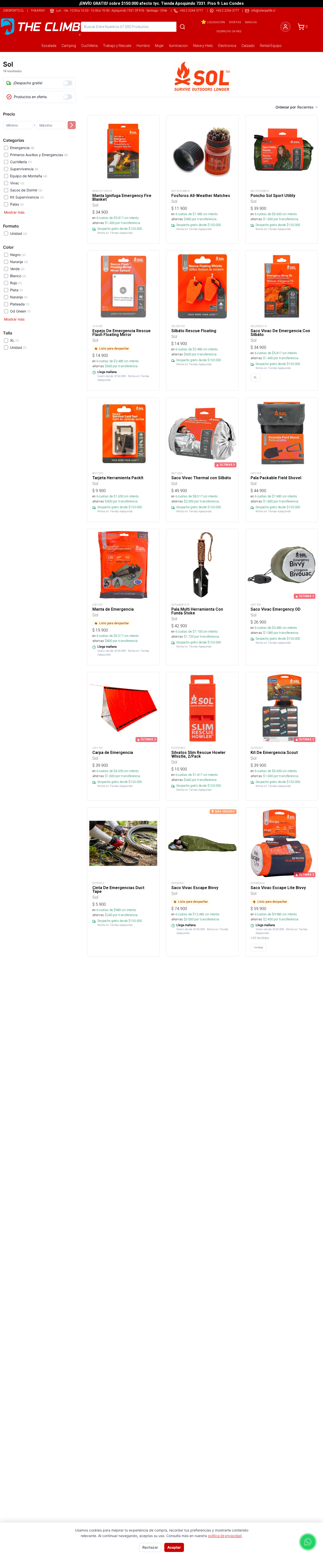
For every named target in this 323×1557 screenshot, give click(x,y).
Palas (17, 204)
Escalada (49, 45)
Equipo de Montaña (28, 176)
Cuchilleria (89, 45)
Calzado (248, 45)
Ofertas (235, 22)
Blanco (18, 276)
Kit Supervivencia (27, 197)
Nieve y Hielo (203, 45)
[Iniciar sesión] (285, 27)
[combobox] (308, 107)
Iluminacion (178, 45)
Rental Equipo (271, 45)
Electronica (227, 45)
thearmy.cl (40, 10)
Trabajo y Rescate (117, 45)
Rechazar (150, 1547)
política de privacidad (224, 1536)
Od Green (20, 311)
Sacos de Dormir (26, 190)
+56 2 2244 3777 (227, 10)
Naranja (19, 262)
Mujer (159, 45)
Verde (17, 269)
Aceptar (174, 1547)
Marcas (251, 22)
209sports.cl (13, 10)
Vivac (17, 183)
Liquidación (216, 22)
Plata (16, 290)
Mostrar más (14, 212)
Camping (69, 45)
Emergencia (22, 148)
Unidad (18, 233)
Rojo (16, 283)
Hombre (143, 45)
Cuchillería (21, 162)
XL (14, 340)
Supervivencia (24, 169)
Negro (17, 254)
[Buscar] (182, 27)
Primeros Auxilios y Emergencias (39, 155)
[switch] (67, 83)
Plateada (19, 304)
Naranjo (19, 297)
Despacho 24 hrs (229, 31)
